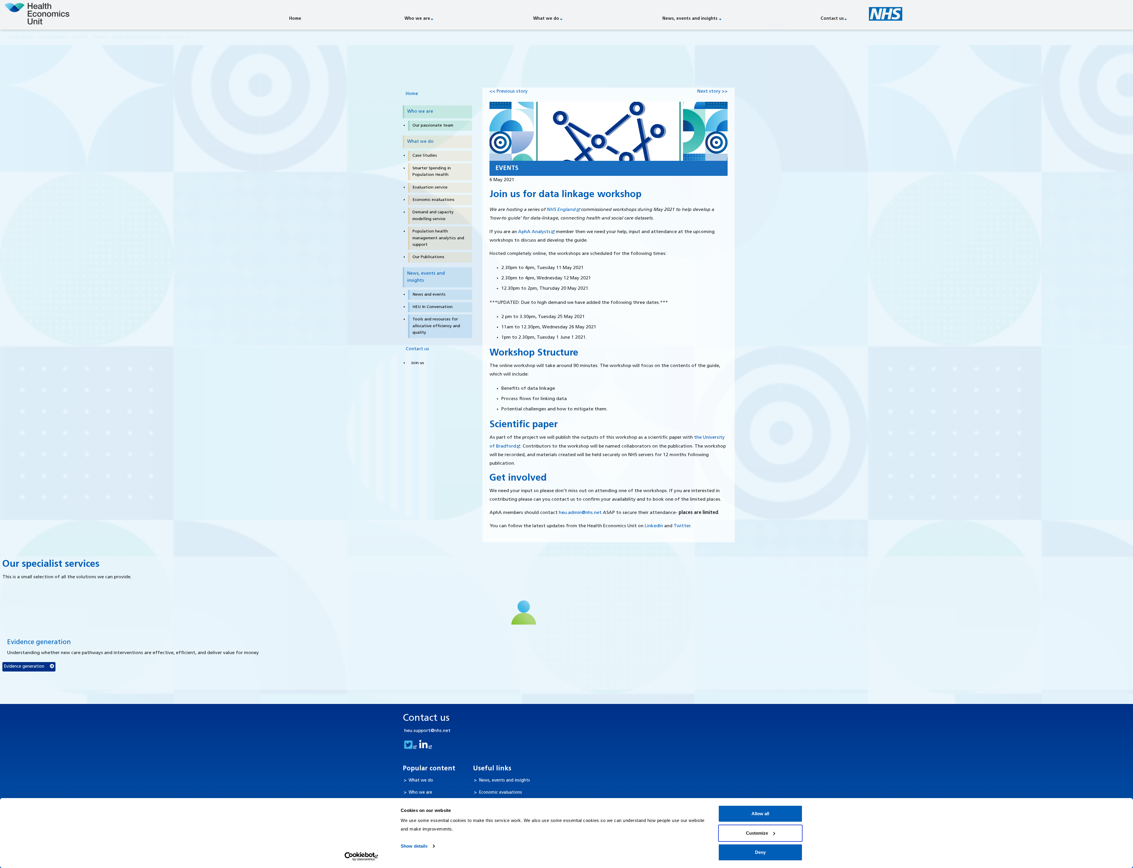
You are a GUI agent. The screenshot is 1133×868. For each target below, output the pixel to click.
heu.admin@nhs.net (580, 512)
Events (79, 37)
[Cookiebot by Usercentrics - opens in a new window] (361, 856)
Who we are (417, 19)
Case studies (53, 37)
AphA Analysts (534, 232)
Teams (99, 37)
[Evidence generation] (524, 612)
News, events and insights (690, 19)
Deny (760, 852)
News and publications (136, 37)
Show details (414, 846)
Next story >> (712, 91)
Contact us (832, 19)
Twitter (682, 526)
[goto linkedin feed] (425, 747)
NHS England (561, 209)
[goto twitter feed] (410, 747)
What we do (546, 19)
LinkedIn (654, 526)
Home (295, 19)
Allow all (760, 813)
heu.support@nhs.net (427, 730)
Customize (757, 833)
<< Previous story (508, 91)
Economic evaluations (500, 792)
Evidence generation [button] (24, 666)
